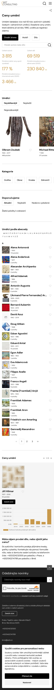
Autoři (25, 37)
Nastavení (27, 683)
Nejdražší (27, 103)
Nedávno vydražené (40, 203)
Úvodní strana (10, 37)
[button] (49, 567)
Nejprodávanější (11, 110)
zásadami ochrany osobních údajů (34, 596)
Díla (35, 37)
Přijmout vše (27, 676)
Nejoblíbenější (10, 103)
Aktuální (7, 203)
